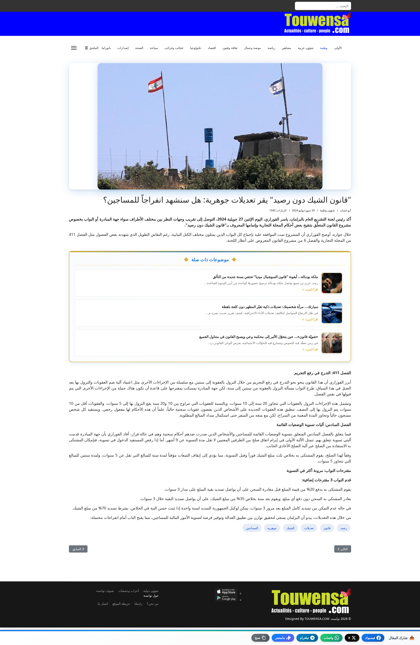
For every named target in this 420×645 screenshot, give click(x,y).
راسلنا (138, 604)
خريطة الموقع (121, 604)
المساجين (252, 528)
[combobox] (323, 6)
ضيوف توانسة (105, 591)
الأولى (338, 48)
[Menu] (74, 48)
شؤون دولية (150, 591)
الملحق (93, 48)
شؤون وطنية (327, 210)
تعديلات (309, 528)
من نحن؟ (153, 604)
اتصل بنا (103, 604)
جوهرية (272, 528)
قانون (327, 528)
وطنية (323, 48)
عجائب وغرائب (174, 48)
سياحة (154, 48)
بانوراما (106, 48)
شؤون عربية (305, 48)
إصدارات (123, 48)
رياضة (271, 48)
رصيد (343, 528)
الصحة (139, 48)
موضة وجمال (252, 48)
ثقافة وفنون (230, 48)
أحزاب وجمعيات (128, 591)
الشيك (290, 528)
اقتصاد (212, 48)
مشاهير (286, 48)
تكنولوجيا (195, 48)
